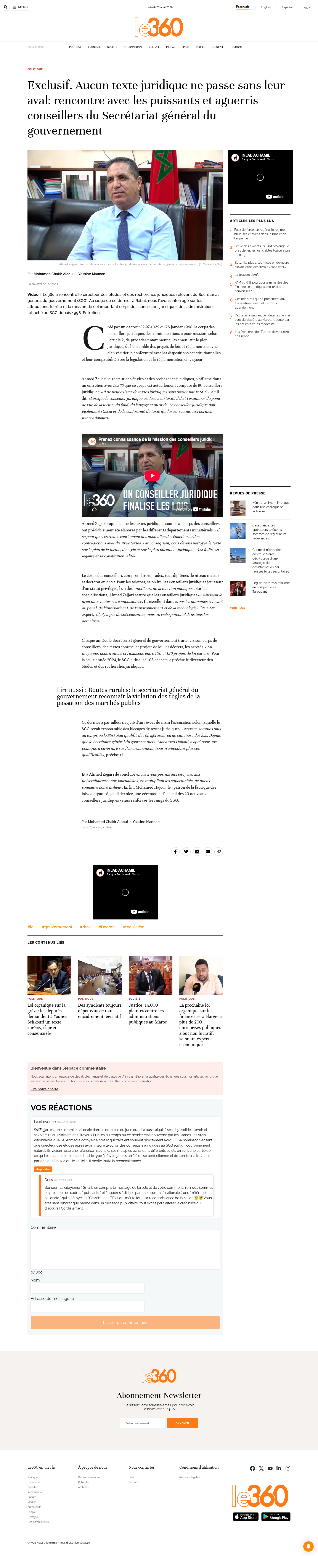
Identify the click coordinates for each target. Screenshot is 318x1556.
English (266, 7)
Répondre (43, 1169)
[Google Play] (276, 1516)
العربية (308, 7)
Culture (154, 47)
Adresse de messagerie (52, 1298)
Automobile (34, 1507)
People (200, 47)
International (133, 47)
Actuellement (35, 46)
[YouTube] (270, 1468)
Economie (94, 47)
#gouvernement (57, 927)
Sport (186, 47)
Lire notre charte (44, 1089)
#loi (30, 927)
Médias (170, 47)
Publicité (83, 1482)
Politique (75, 47)
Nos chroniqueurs (38, 1522)
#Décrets (107, 927)
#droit (85, 927)
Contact (133, 1482)
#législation (134, 927)
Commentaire (43, 1227)
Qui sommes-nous (89, 1477)
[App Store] (246, 1516)
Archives (83, 1487)
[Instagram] (288, 1468)
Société (112, 47)
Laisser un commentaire (125, 1322)
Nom (35, 1280)
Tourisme (236, 47)
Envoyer (182, 1423)
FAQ (131, 1477)
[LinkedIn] (279, 1468)
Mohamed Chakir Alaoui (54, 274)
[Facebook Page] (252, 1468)
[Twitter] (261, 1468)
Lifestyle (218, 47)
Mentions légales (189, 1477)
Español (287, 7)
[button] (308, 1546)
